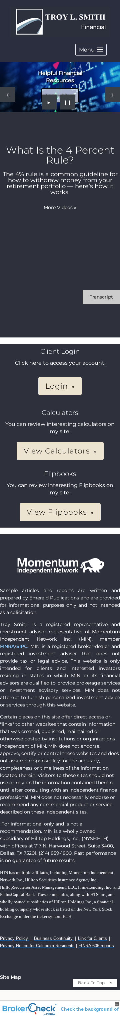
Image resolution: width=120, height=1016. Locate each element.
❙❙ (67, 102)
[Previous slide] (7, 94)
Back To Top (92, 982)
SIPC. (22, 646)
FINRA (7, 646)
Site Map (10, 977)
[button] (91, 50)
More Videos (60, 207)
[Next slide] (112, 94)
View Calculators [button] (57, 450)
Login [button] (56, 386)
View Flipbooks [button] (57, 512)
